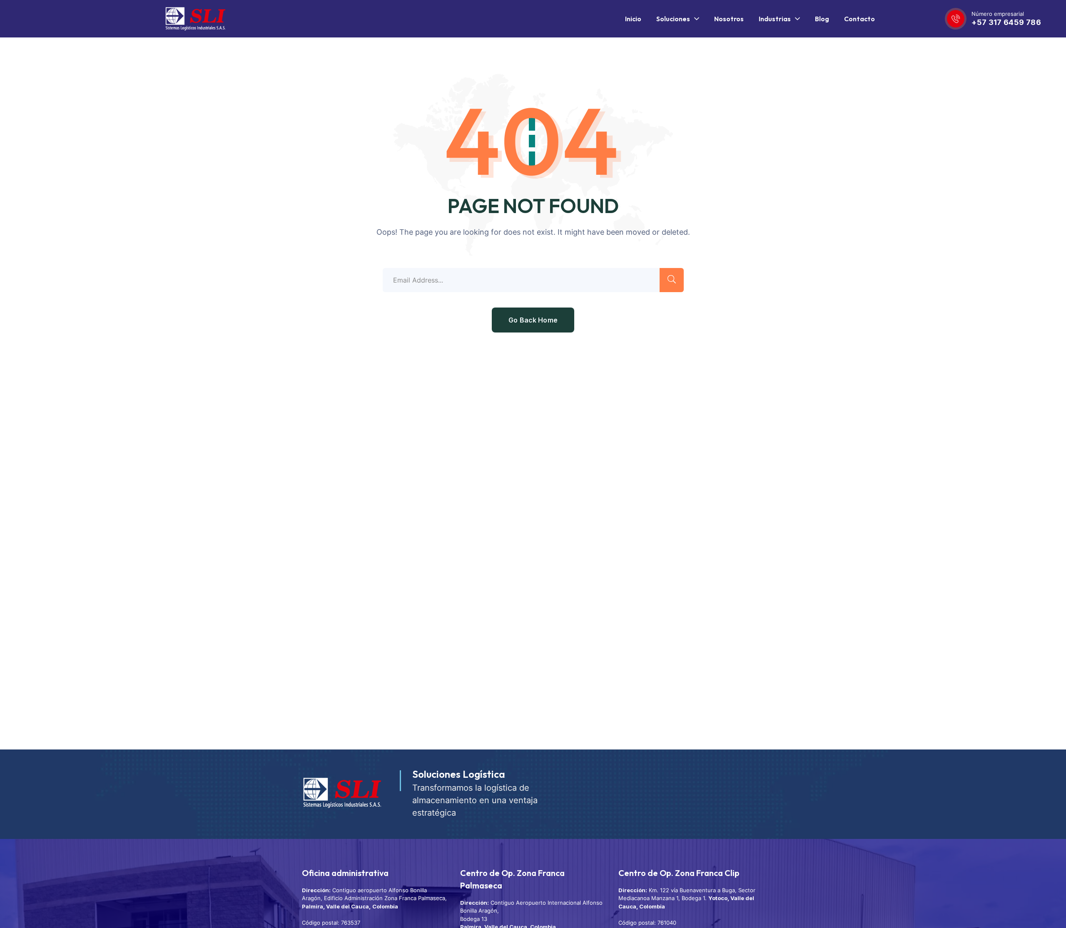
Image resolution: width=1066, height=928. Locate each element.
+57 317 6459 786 (1006, 22)
